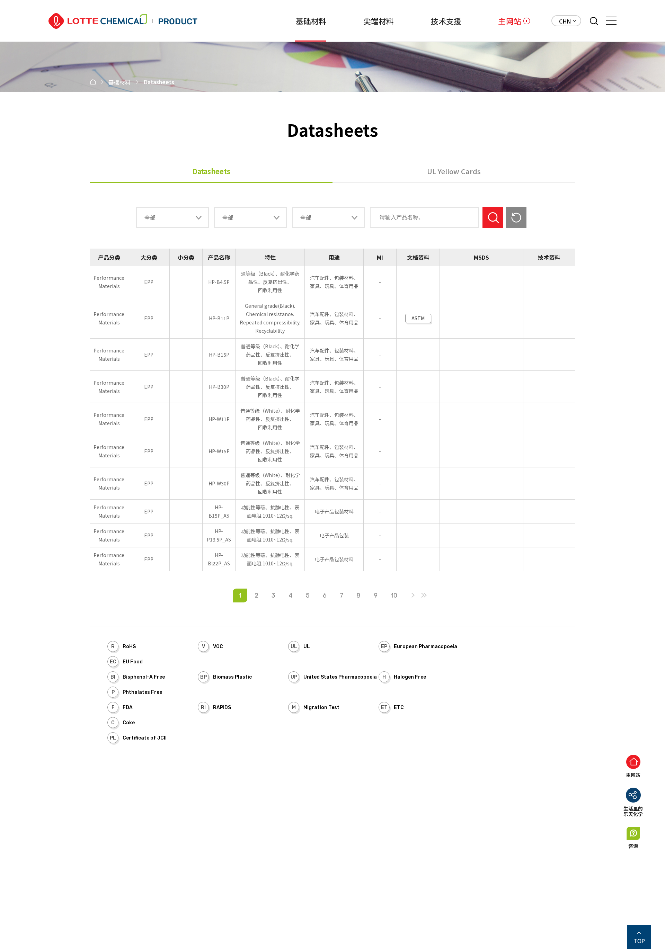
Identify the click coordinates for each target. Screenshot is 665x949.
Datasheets (211, 171)
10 (394, 595)
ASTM (418, 318)
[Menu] (611, 21)
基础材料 (311, 20)
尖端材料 (378, 20)
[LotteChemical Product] (122, 21)
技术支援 (446, 20)
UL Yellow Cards (454, 171)
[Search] (594, 21)
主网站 (509, 20)
